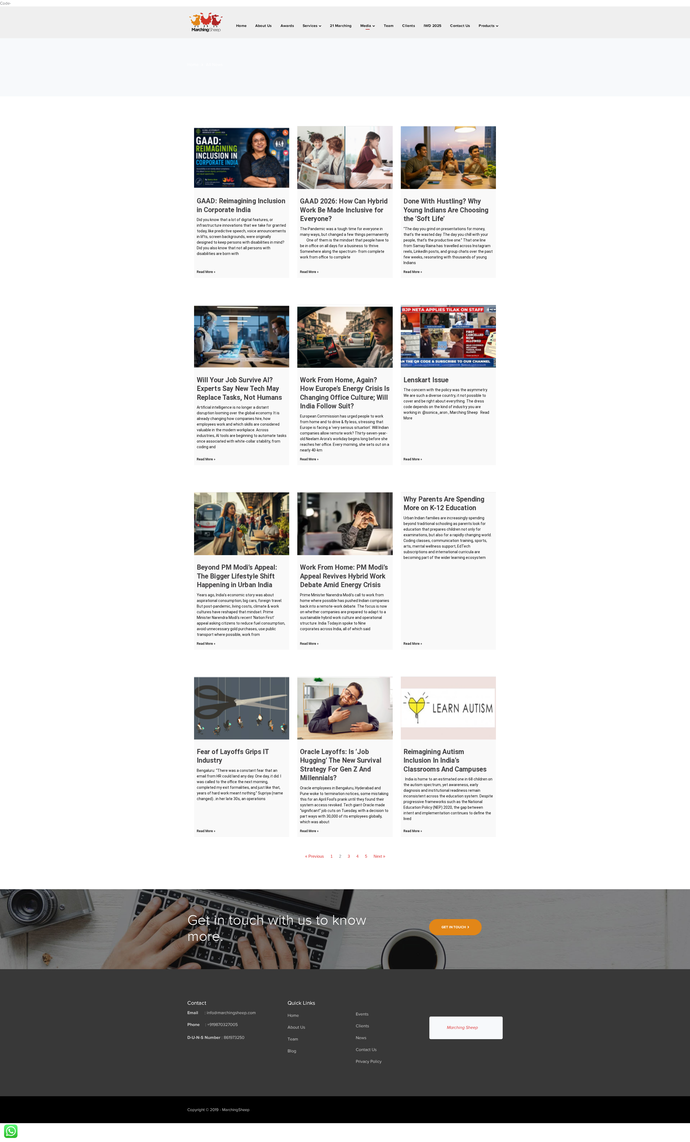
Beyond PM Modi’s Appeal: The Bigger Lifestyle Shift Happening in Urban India (237, 576)
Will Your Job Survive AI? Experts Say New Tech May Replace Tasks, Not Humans (239, 388)
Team (293, 1039)
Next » (379, 856)
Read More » (206, 272)
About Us (296, 1027)
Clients (362, 1026)
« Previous (314, 856)
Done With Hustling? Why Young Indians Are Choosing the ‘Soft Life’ (446, 210)
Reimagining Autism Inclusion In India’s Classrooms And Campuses (445, 760)
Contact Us (366, 1049)
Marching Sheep (462, 1027)
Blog (292, 1051)
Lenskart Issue (425, 380)
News (361, 1037)
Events (362, 1014)
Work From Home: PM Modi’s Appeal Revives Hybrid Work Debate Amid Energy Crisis (344, 576)
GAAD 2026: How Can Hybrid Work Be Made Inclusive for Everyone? (344, 210)
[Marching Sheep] (206, 22)
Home (193, 64)
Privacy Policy (369, 1061)
